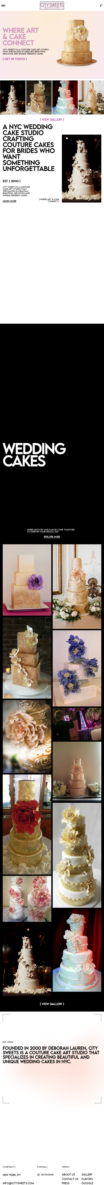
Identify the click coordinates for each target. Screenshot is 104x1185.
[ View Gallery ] (52, 119)
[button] (3, 98)
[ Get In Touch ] (15, 59)
